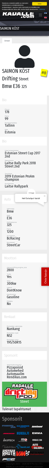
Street (7, 41)
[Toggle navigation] (40, 15)
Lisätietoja (42, 9)
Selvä (39, 4)
